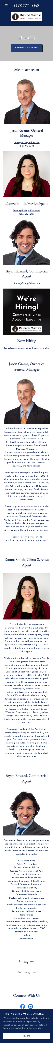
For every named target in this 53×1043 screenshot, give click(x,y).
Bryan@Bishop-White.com (26, 283)
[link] (26, 16)
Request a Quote (26, 48)
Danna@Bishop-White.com (26, 211)
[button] (6, 5)
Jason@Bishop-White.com (27, 143)
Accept (26, 1036)
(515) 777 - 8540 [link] (26, 5)
